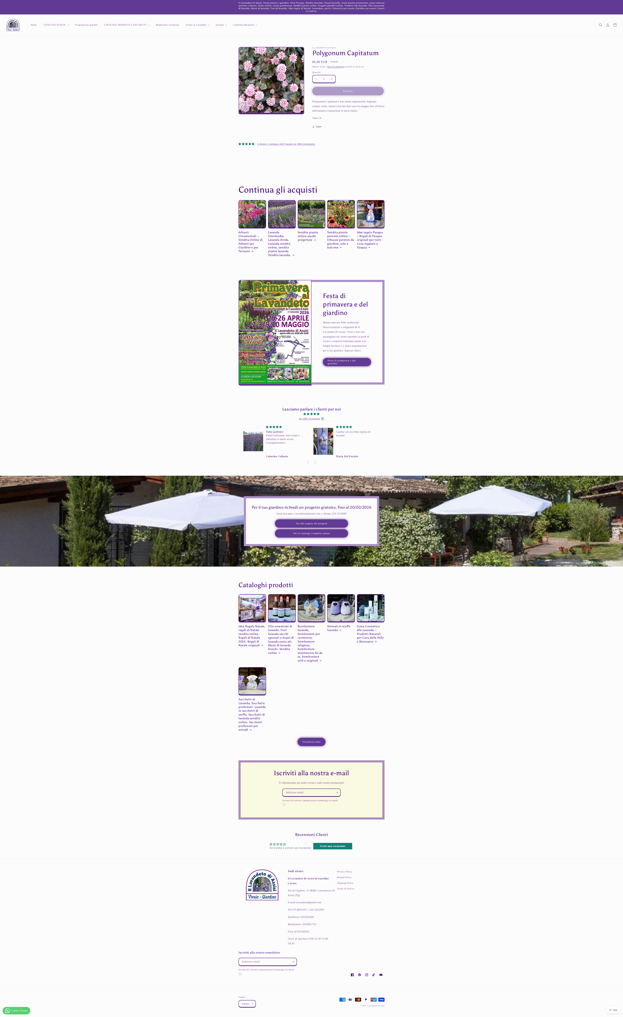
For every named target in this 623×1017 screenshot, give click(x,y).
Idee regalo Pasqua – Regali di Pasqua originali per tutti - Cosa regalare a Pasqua (370, 240)
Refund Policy (344, 877)
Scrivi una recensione (332, 846)
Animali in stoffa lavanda (338, 628)
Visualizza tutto (311, 742)
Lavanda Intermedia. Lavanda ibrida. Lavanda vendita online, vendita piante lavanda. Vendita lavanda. (279, 244)
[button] (56, 25)
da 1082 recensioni (309, 418)
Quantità (316, 72)
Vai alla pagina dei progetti (311, 523)
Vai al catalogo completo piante (311, 533)
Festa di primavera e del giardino (342, 362)
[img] (311, 414)
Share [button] (319, 126)
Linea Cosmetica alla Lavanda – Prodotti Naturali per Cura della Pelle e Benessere (370, 634)
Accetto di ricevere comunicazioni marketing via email (310, 800)
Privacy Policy (344, 871)
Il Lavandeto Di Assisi (376, 1006)
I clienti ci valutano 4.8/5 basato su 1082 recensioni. (286, 144)
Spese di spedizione (335, 67)
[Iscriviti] (336, 792)
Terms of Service (345, 889)
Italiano (245, 1004)
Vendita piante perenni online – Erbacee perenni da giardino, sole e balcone (340, 240)
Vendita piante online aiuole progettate (308, 236)
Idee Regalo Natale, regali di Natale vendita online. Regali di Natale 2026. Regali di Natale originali (251, 636)
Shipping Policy (345, 883)
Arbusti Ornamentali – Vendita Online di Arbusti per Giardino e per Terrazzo (250, 242)
